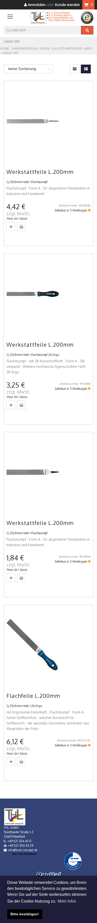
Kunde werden (67, 5)
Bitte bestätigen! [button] (24, 914)
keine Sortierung (22, 68)
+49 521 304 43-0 (19, 841)
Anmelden (36, 5)
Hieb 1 (88, 48)
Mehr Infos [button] (67, 901)
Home (4, 48)
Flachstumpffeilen (66, 48)
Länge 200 (10, 53)
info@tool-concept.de (22, 850)
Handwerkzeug (25, 48)
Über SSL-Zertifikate (24, 853)
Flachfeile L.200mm (33, 695)
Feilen (44, 48)
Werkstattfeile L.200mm (40, 171)
